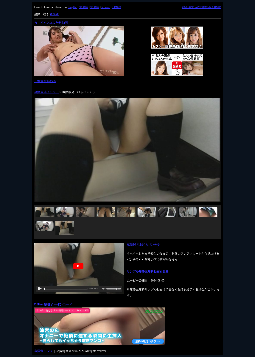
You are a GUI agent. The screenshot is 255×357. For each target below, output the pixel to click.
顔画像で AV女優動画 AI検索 (201, 7)
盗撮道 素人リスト (46, 92)
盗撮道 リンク (43, 351)
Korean (105, 7)
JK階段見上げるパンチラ (143, 244)
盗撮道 (54, 14)
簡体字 (94, 7)
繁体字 (83, 7)
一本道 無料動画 (45, 81)
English (72, 7)
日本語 (116, 7)
